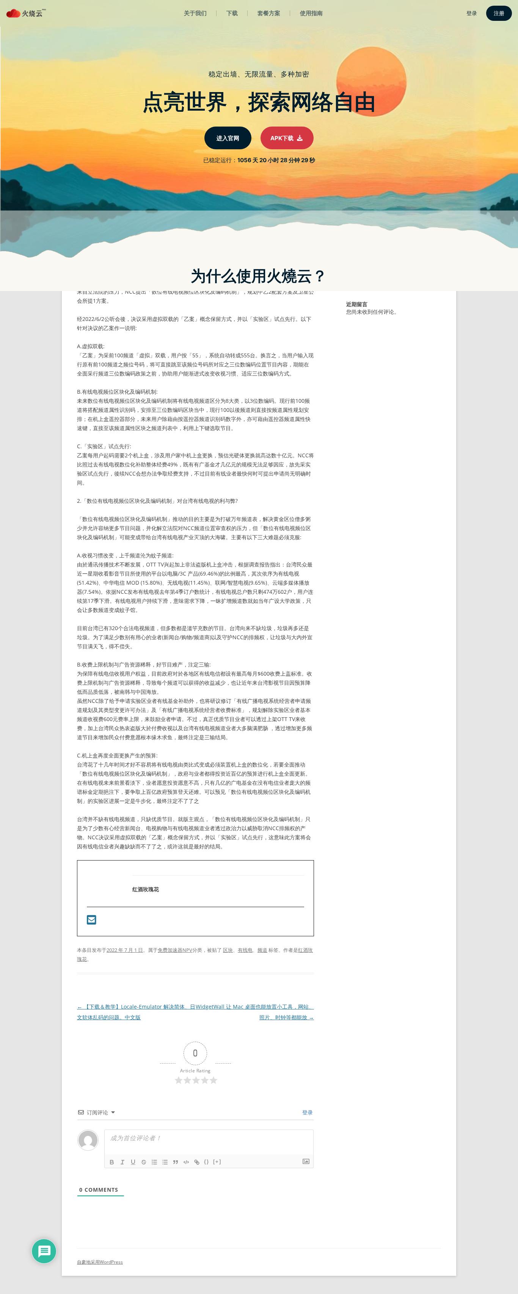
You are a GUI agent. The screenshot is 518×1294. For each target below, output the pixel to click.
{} (206, 1161)
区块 (228, 950)
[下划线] (133, 1162)
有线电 (245, 950)
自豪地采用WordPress (100, 1262)
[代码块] (186, 1162)
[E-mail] (91, 921)
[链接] (197, 1162)
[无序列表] (165, 1162)
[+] (217, 1161)
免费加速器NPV (175, 950)
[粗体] (112, 1162)
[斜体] (122, 1162)
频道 (262, 950)
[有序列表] (154, 1162)
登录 (307, 1112)
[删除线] (143, 1162)
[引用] (175, 1162)
